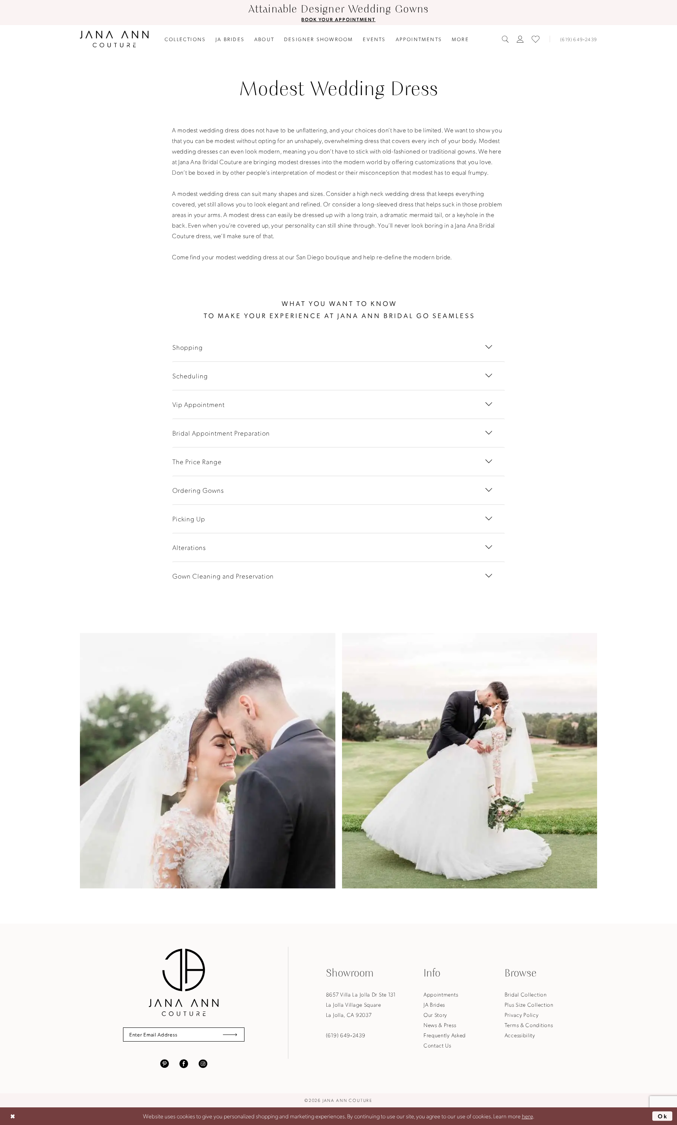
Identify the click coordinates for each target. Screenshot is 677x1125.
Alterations (189, 547)
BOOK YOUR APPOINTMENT (338, 19)
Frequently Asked (445, 1034)
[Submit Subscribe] (229, 1034)
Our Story (435, 1014)
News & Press (440, 1024)
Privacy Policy (522, 1014)
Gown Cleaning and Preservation (223, 576)
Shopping (187, 347)
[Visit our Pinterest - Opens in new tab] (164, 1062)
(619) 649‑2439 (346, 1034)
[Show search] (505, 39)
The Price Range (197, 461)
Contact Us (437, 1045)
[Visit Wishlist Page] (535, 39)
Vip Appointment (198, 404)
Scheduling (190, 375)
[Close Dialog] (12, 1116)
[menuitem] (185, 39)
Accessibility (520, 1034)
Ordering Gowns (198, 490)
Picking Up (188, 518)
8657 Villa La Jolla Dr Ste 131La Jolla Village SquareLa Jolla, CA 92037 (361, 1004)
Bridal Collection (526, 994)
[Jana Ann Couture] (114, 39)
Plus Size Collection (529, 1004)
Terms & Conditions (529, 1024)
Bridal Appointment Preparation (221, 433)
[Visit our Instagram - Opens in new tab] (203, 1062)
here (527, 1116)
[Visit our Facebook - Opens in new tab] (183, 1062)
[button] (520, 39)
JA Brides (434, 1004)
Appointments (441, 994)
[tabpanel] (208, 761)
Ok (663, 1116)
